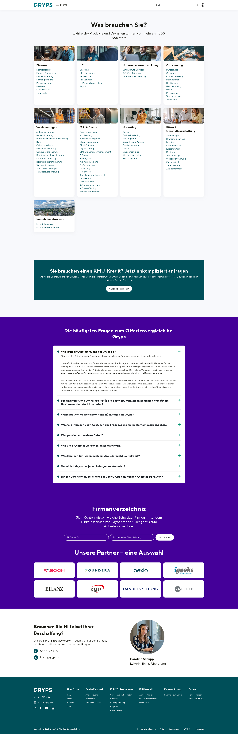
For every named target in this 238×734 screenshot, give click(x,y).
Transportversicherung (47, 171)
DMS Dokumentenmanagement (95, 152)
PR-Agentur (172, 93)
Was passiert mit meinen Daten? (82, 435)
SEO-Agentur (129, 138)
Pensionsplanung (44, 83)
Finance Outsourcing (46, 73)
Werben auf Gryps (196, 699)
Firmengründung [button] (172, 689)
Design (126, 132)
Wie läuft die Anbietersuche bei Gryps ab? (88, 352)
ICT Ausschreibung (88, 161)
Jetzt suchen (164, 537)
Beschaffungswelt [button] (95, 689)
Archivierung (85, 135)
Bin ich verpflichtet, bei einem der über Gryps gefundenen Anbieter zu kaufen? (112, 477)
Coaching (84, 69)
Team (69, 699)
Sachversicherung (45, 165)
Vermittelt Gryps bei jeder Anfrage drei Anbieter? (93, 466)
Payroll (82, 86)
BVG (38, 142)
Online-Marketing (131, 135)
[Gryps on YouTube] (46, 708)
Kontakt (70, 702)
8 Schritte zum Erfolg (173, 695)
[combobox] (177, 5)
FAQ (69, 695)
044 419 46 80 (49, 651)
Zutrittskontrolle (174, 168)
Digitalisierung (86, 148)
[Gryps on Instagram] (53, 708)
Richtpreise (90, 699)
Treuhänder (42, 93)
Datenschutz (174, 729)
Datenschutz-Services (133, 69)
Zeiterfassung (173, 165)
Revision (40, 86)
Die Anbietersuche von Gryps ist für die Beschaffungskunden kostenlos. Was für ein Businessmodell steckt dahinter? (115, 402)
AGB (162, 729)
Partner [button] (193, 689)
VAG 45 (187, 729)
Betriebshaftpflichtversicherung (52, 138)
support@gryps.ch (45, 702)
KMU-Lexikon (116, 710)
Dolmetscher (172, 79)
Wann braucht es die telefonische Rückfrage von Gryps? (97, 414)
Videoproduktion (131, 152)
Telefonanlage (173, 155)
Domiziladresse (44, 69)
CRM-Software (86, 145)
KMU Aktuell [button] (145, 689)
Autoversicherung (45, 132)
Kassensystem (173, 149)
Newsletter (144, 702)
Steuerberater (43, 89)
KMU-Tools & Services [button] (121, 689)
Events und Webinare (148, 699)
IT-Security (84, 168)
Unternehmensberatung (135, 76)
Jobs (69, 706)
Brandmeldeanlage (175, 139)
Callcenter (171, 73)
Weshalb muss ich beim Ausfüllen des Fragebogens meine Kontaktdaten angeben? (114, 425)
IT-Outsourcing (173, 86)
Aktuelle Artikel (145, 695)
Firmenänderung (44, 76)
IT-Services (85, 171)
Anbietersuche (92, 695)
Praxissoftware (86, 181)
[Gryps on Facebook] (40, 708)
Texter (126, 148)
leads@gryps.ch (50, 657)
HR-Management (88, 73)
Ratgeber (114, 706)
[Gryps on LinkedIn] (35, 708)
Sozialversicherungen (46, 168)
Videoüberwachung (176, 158)
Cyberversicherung (45, 145)
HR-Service (85, 76)
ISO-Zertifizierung (132, 73)
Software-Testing (87, 188)
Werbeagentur (130, 158)
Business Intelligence (89, 138)
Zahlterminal (172, 162)
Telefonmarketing (131, 145)
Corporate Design (175, 76)
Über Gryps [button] (73, 689)
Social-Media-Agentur (134, 142)
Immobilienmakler (45, 224)
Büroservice (172, 69)
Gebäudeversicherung (47, 152)
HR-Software (85, 79)
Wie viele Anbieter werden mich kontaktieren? (91, 446)
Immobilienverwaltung (47, 227)
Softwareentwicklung (89, 185)
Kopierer (170, 152)
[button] (202, 5)
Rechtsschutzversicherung (49, 161)
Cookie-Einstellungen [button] (146, 729)
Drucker (170, 142)
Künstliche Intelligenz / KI (92, 175)
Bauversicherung (44, 135)
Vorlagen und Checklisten (121, 695)
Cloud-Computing (88, 142)
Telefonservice (173, 96)
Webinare (114, 699)
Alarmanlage (172, 135)
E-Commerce (86, 155)
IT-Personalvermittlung (90, 83)
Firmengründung (44, 79)
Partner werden (195, 695)
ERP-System (85, 158)
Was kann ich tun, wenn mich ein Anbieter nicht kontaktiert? (100, 456)
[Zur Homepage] (43, 5)
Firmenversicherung (46, 148)
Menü (63, 4)
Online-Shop (85, 178)
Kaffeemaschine (174, 145)
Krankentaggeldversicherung (50, 155)
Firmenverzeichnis (93, 702)
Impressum (199, 729)
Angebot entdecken (119, 288)
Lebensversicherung (46, 158)
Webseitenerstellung (89, 191)
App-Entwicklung (88, 132)
